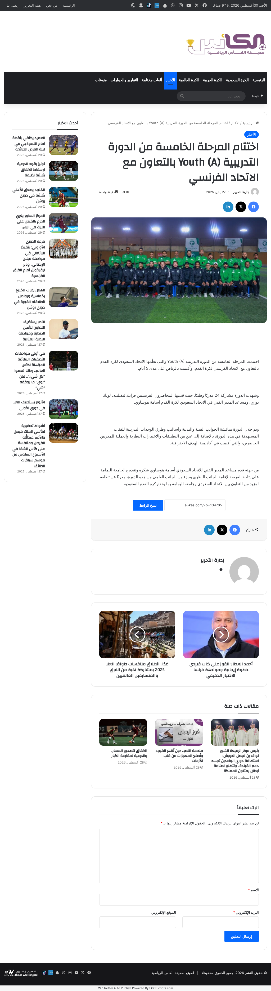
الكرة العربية (212, 80)
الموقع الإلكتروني (163, 912)
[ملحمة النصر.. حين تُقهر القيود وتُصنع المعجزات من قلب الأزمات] (179, 732)
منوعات (101, 80)
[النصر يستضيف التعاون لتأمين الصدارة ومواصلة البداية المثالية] (63, 329)
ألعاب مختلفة (152, 80)
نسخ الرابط (148, 505)
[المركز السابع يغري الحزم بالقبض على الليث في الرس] (63, 223)
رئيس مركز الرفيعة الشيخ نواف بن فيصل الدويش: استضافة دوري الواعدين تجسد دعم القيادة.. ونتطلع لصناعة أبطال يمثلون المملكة (235, 760)
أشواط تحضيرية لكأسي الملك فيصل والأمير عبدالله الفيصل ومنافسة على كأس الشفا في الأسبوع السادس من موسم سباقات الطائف (28, 445)
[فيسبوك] (253, 207)
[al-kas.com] (226, 42)
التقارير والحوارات (124, 80)
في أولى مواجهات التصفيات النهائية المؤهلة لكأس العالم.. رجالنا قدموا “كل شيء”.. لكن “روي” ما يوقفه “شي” (29, 370)
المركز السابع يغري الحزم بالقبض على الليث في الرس (30, 221)
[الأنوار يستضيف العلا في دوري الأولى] (63, 409)
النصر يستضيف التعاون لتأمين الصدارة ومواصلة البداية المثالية (32, 331)
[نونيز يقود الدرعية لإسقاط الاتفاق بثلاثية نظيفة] (63, 171)
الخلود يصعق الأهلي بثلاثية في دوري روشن (28, 195)
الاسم (253, 890)
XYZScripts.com (162, 988)
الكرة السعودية (237, 80)
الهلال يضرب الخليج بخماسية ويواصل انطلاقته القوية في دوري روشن (29, 299)
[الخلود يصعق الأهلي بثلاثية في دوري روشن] (63, 197)
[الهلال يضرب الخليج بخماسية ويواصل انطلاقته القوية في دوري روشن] (63, 297)
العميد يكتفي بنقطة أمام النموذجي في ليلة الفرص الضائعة (28, 144)
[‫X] (241, 207)
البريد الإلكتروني (246, 912)
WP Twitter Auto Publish (114, 988)
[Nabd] (157, 5)
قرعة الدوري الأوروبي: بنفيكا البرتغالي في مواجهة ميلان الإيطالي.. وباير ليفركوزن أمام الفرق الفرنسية (29, 258)
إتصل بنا (13, 5)
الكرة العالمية (189, 80)
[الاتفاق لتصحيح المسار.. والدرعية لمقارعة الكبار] (123, 732)
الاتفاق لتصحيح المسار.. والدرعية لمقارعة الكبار (129, 753)
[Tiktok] (149, 5)
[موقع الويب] (221, 569)
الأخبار (170, 80)
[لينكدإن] (228, 207)
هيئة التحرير (32, 5)
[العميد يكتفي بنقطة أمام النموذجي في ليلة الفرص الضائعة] (63, 145)
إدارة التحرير (241, 192)
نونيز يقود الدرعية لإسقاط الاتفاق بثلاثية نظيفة (31, 169)
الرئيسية (69, 5)
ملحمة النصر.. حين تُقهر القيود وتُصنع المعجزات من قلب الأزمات (179, 755)
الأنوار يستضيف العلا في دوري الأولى (29, 405)
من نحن (51, 5)
